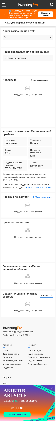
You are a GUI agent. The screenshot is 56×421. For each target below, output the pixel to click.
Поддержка (8, 367)
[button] (29, 14)
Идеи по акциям (35, 354)
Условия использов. (12, 364)
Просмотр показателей (39, 357)
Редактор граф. (35, 361)
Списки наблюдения (37, 364)
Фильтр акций (34, 350)
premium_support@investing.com (18, 331)
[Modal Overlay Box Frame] (27, 403)
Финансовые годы (39, 80)
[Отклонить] (4, 14)
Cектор (44, 295)
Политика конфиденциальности (13, 359)
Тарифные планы (11, 354)
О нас (5, 350)
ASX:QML (10, 22)
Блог (5, 383)
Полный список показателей (38, 187)
